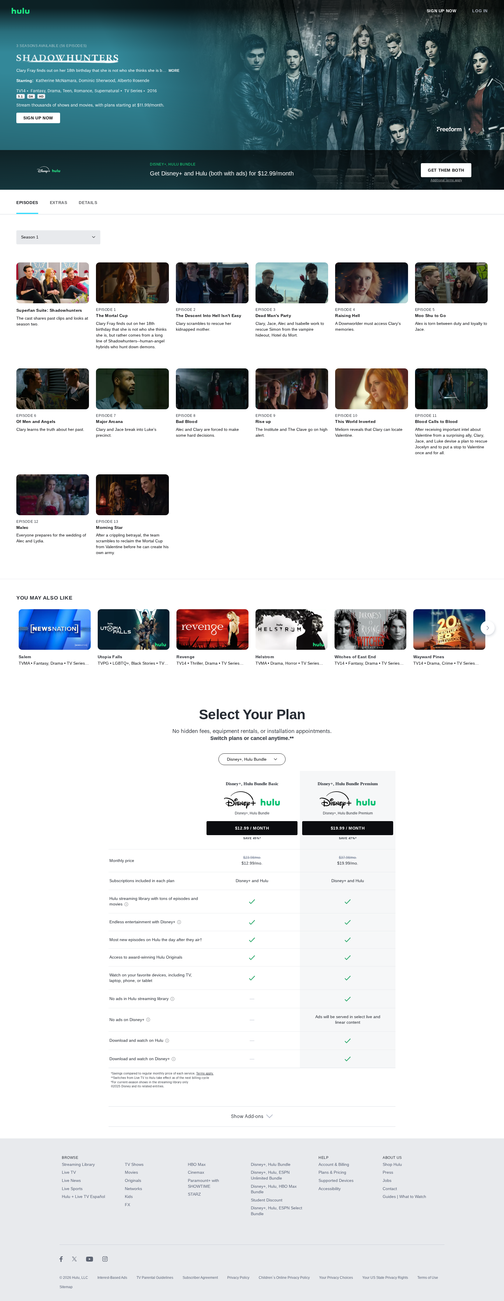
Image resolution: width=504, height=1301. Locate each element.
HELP (323, 1158)
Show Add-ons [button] (247, 1116)
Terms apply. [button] (205, 1073)
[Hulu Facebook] (66, 1259)
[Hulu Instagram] (105, 1259)
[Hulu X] (79, 1259)
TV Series (133, 91)
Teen (67, 91)
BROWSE (70, 1158)
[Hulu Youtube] (94, 1259)
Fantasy (38, 91)
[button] (27, 201)
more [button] (174, 71)
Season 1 (29, 237)
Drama (54, 91)
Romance (83, 91)
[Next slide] (488, 628)
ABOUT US (392, 1158)
